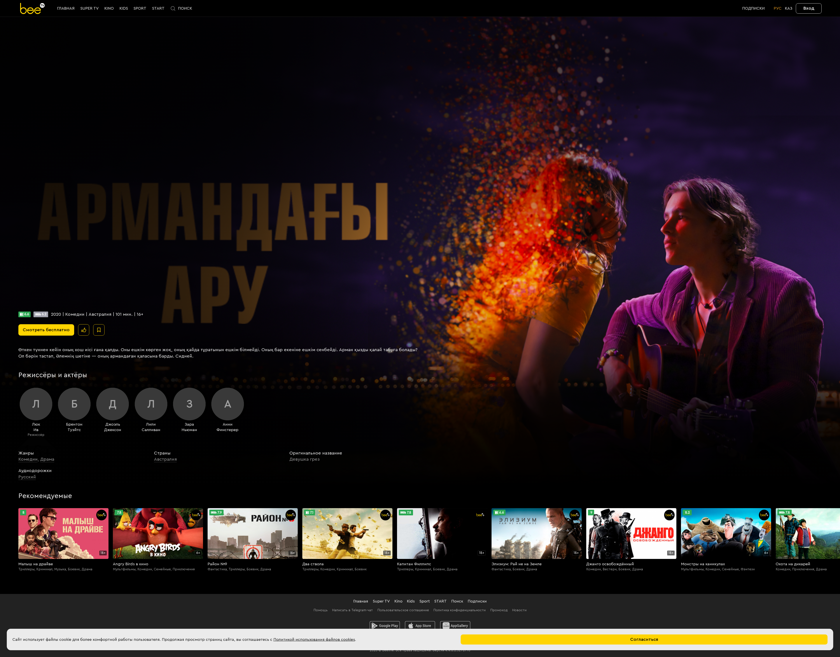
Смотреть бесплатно (46, 330)
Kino (398, 601)
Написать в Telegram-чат (352, 610)
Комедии (28, 459)
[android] (384, 626)
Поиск (457, 601)
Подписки (477, 601)
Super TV (381, 601)
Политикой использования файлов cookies (314, 639)
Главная (360, 601)
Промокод (499, 610)
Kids (411, 601)
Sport (424, 601)
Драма (47, 459)
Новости (519, 610)
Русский (27, 477)
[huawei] (455, 626)
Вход (808, 8)
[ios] (420, 626)
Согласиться (644, 639)
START (440, 601)
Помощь (320, 610)
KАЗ (788, 8)
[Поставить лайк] (83, 329)
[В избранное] (98, 329)
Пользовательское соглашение (403, 610)
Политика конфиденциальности (459, 610)
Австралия (165, 459)
